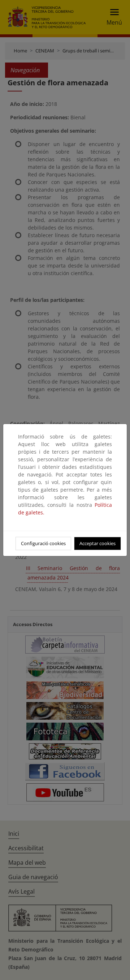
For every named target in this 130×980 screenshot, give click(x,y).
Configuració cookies (43, 543)
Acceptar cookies (97, 543)
